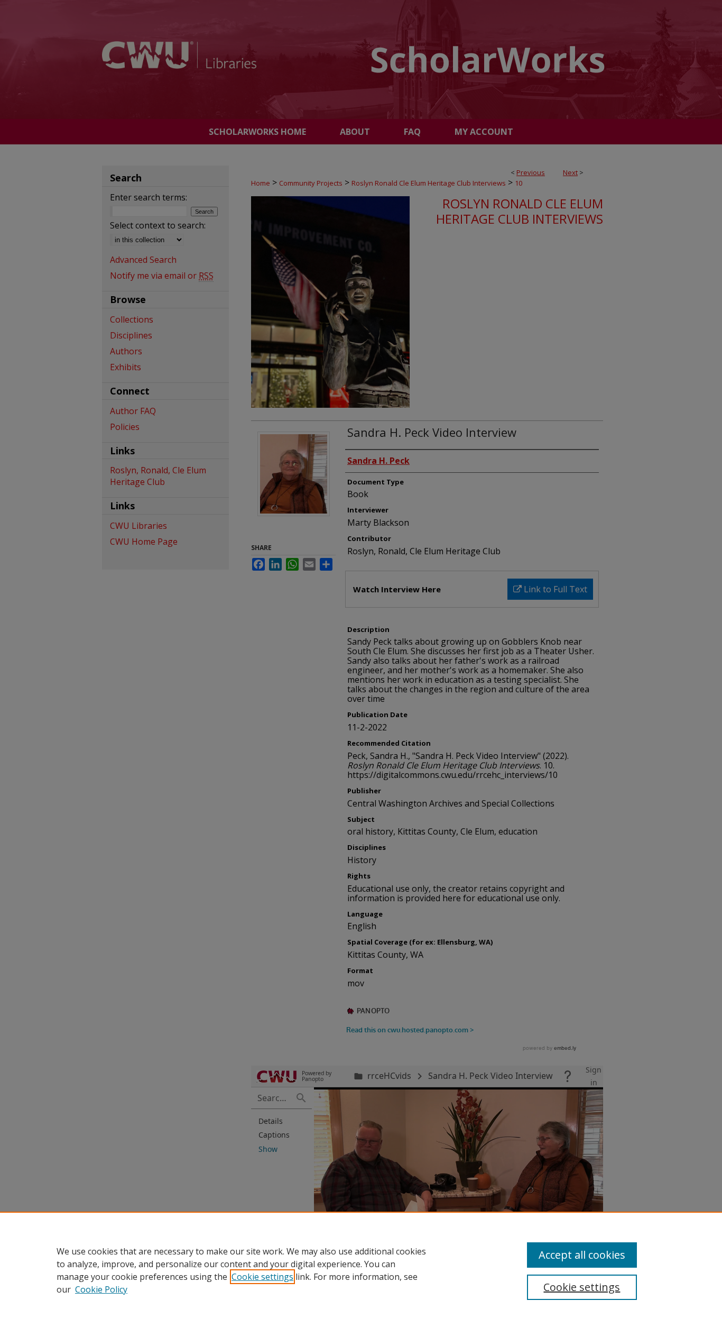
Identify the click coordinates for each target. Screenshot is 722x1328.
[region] (361, 1270)
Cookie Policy (101, 1289)
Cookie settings (262, 1277)
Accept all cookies (582, 1255)
